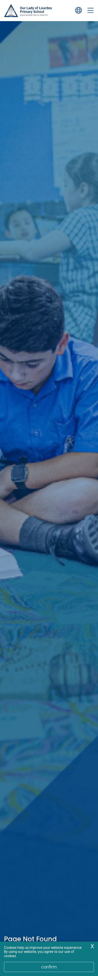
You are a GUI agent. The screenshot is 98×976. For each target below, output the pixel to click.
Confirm (49, 966)
